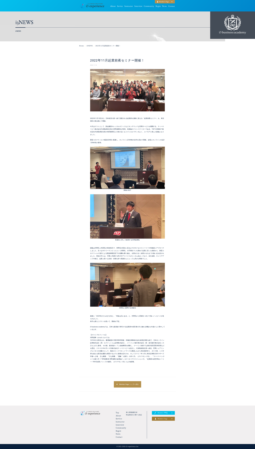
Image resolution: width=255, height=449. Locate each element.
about (113, 6)
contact (171, 6)
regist (158, 6)
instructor (128, 6)
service (120, 6)
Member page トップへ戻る (129, 384)
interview (138, 6)
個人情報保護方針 (131, 412)
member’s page (164, 2)
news (164, 6)
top (117, 412)
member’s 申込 (163, 413)
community (149, 6)
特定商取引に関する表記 (134, 415)
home (81, 46)
